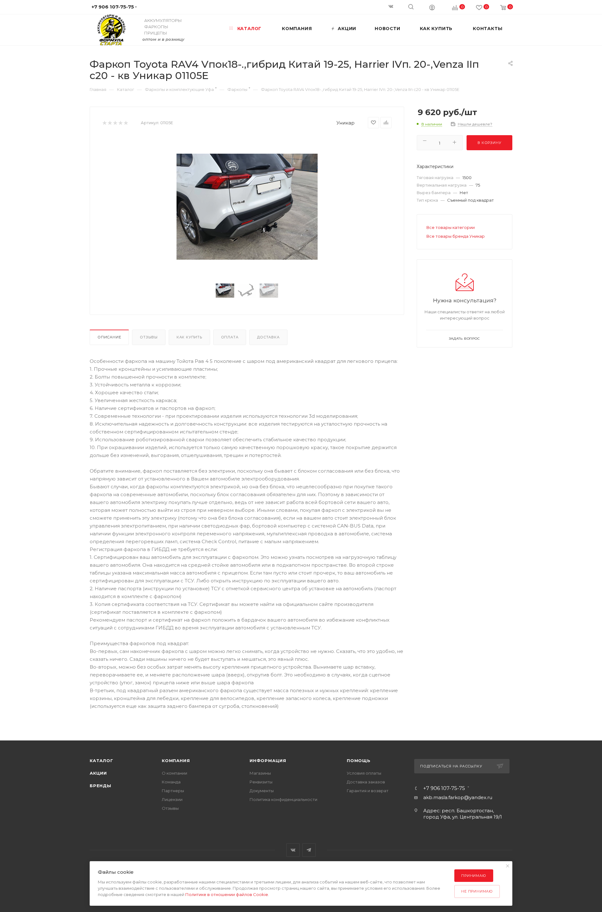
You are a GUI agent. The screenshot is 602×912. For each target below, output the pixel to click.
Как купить (189, 337)
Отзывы (149, 337)
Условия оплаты (364, 773)
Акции (98, 773)
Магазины (260, 773)
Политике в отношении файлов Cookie (226, 894)
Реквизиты (261, 781)
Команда (171, 781)
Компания (176, 760)
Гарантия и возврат (367, 790)
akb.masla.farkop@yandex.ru (457, 797)
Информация (268, 760)
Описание (109, 337)
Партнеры (173, 790)
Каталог (101, 760)
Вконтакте (293, 850)
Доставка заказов (366, 781)
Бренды (100, 785)
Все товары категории (450, 227)
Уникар (345, 123)
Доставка (268, 337)
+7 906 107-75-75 (444, 788)
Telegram (309, 850)
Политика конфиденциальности (283, 799)
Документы (262, 790)
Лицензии (172, 799)
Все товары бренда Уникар (455, 236)
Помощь (359, 760)
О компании (174, 773)
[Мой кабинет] (432, 7)
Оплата (230, 337)
